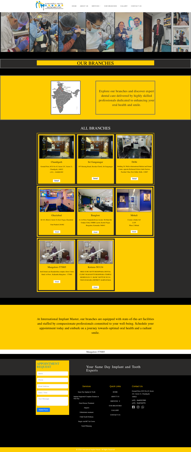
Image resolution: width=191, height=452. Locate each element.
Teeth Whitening (86, 426)
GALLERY (124, 6)
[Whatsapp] (142, 407)
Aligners (86, 408)
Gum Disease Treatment (86, 403)
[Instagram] (138, 407)
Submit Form (43, 410)
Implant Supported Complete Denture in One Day (86, 397)
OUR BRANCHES (110, 6)
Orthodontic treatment (86, 412)
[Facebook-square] (133, 407)
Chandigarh (56, 161)
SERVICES (95, 6)
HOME (74, 6)
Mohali (134, 215)
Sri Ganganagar (95, 161)
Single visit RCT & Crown (86, 421)
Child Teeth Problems (86, 417)
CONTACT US (136, 6)
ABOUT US (84, 6)
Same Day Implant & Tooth (86, 392)
